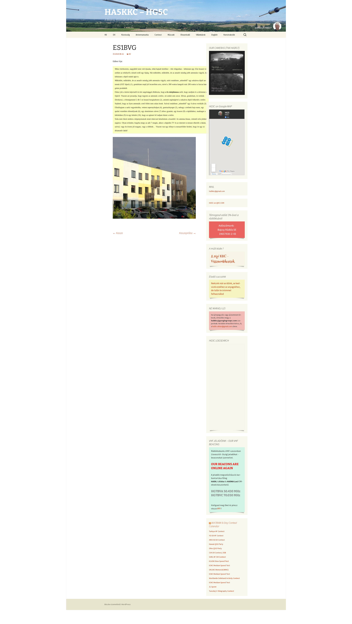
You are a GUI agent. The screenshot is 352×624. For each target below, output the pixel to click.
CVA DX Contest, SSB (217, 552)
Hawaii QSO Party (216, 544)
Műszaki (171, 34)
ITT (219, 508)
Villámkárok (200, 34)
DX (114, 34)
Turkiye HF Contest (216, 531)
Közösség (125, 34)
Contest (158, 34)
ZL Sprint (212, 586)
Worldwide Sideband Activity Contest (224, 578)
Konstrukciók (229, 34)
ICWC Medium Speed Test (219, 565)
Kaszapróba (187, 233)
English (214, 34)
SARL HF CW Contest (217, 557)
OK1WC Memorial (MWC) (219, 569)
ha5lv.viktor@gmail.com (222, 326)
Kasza (118, 233)
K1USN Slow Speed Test (219, 561)
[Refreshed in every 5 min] (227, 73)
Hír (106, 34)
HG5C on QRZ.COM (216, 203)
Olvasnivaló (185, 34)
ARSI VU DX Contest (217, 540)
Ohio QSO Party (215, 548)
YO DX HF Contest (216, 535)
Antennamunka (142, 34)
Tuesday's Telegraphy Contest (221, 591)
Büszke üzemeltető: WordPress (118, 604)
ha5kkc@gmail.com (217, 191)
